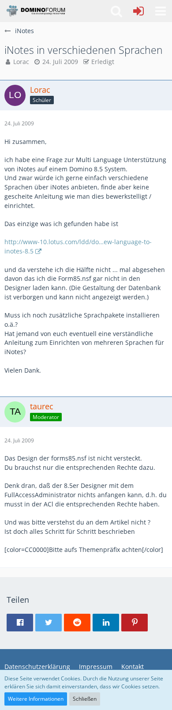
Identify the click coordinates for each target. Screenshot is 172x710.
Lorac (21, 61)
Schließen (85, 698)
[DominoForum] (35, 11)
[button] (160, 11)
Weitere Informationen (36, 698)
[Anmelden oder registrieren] (138, 11)
